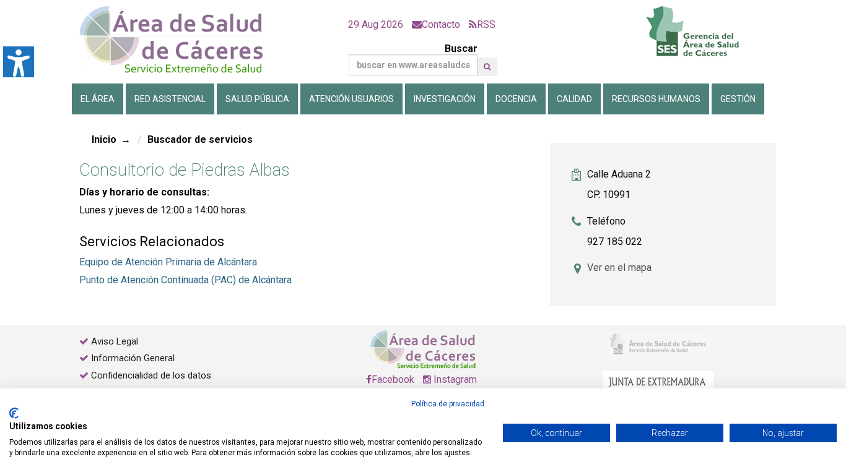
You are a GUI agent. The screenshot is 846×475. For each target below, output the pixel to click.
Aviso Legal (114, 341)
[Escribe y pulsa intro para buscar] (487, 67)
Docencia (516, 99)
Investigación (445, 99)
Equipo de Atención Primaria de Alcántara (168, 262)
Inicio (104, 139)
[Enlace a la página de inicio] (181, 40)
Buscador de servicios (200, 139)
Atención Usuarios (351, 99)
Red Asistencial (170, 99)
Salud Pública (257, 99)
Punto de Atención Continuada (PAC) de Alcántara (185, 280)
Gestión (738, 99)
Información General (133, 358)
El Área (98, 99)
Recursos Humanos (656, 99)
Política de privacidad (447, 404)
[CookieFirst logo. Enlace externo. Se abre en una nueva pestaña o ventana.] (14, 413)
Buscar (461, 48)
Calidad (574, 99)
